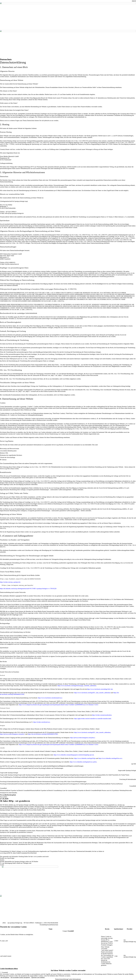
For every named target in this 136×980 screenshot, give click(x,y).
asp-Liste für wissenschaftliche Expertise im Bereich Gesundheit (78, 790)
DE (133, 1)
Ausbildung (23, 777)
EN (135, 1)
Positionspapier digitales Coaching (46, 775)
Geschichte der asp (39, 766)
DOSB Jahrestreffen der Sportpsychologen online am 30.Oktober (19, 861)
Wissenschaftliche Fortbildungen (49, 784)
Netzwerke (128, 790)
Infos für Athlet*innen (109, 775)
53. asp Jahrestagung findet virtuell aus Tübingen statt (15, 863)
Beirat (99, 777)
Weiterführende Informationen (41, 781)
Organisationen (63, 784)
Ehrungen (80, 766)
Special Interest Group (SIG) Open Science (63, 781)
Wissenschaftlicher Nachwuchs (109, 784)
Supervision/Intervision (70, 777)
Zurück (2, 860)
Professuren (36, 784)
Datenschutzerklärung (61, 979)
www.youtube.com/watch (41, 856)
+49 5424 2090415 (28, 923)
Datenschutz (54, 924)
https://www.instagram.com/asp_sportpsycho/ (17, 585)
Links (95, 777)
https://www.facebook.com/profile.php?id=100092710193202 (20, 579)
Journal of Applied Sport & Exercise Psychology (31, 768)
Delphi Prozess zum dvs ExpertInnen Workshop (111, 790)
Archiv (2, 865)
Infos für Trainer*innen (122, 775)
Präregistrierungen (81, 781)
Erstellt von (7, 858)
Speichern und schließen (38, 977)
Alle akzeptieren (5, 977)
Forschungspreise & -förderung (77, 784)
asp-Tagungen (24, 766)
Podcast (120, 784)
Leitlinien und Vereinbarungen (54, 768)
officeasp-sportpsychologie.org (12, 923)
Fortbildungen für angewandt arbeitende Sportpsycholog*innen (45, 777)
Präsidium (31, 766)
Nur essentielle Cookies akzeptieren (20, 977)
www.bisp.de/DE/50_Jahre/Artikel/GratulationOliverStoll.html (18, 853)
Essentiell (5, 972)
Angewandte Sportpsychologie (65, 775)
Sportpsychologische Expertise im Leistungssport (88, 775)
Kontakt (42, 924)
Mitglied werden (73, 766)
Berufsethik (48, 766)
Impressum (48, 924)
